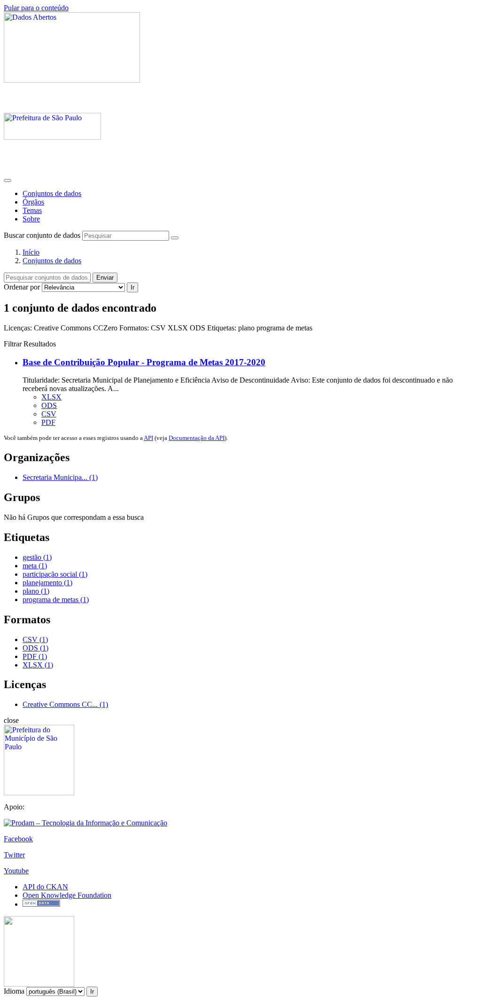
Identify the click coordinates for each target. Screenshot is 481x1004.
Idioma (14, 991)
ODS (49, 405)
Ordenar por (22, 287)
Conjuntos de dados (52, 193)
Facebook (18, 839)
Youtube (16, 871)
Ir (132, 287)
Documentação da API (197, 437)
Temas (32, 210)
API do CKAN (45, 887)
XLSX (51, 397)
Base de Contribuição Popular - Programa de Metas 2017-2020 (144, 362)
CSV (48, 414)
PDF (48, 422)
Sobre (31, 219)
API (148, 437)
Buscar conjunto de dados (42, 235)
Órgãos (33, 202)
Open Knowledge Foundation (67, 895)
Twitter (14, 855)
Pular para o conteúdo (36, 8)
